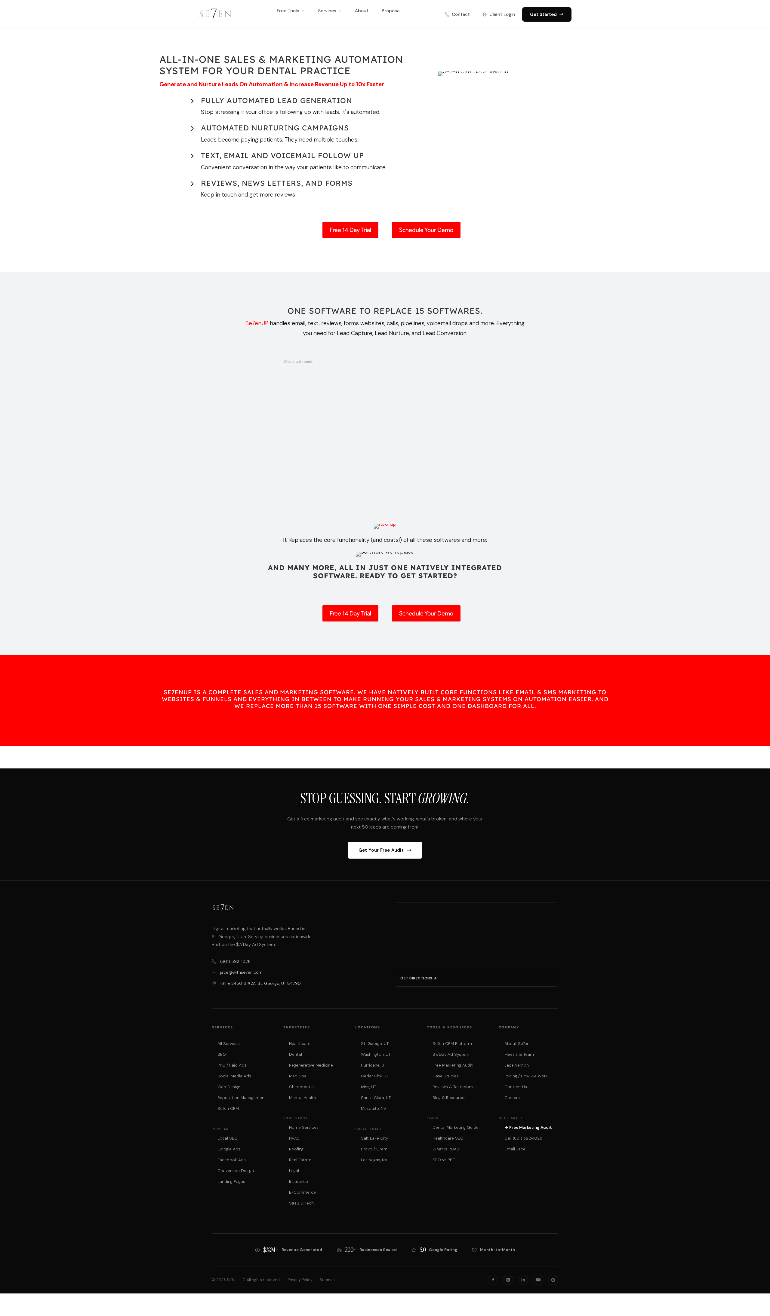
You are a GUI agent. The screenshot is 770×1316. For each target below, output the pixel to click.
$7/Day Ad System (451, 1054)
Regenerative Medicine (311, 1065)
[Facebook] (493, 1280)
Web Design (228, 1086)
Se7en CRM (228, 1108)
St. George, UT (375, 1043)
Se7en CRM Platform (452, 1043)
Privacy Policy (300, 1280)
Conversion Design (235, 1170)
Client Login (502, 14)
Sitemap (327, 1280)
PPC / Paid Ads (231, 1065)
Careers (512, 1097)
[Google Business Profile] (553, 1280)
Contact (461, 14)
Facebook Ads (231, 1159)
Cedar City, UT (374, 1076)
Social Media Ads (234, 1076)
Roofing (296, 1149)
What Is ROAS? (447, 1149)
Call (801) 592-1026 (523, 1138)
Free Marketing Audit (453, 1065)
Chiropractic (301, 1086)
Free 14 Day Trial (350, 230)
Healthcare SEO (448, 1138)
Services (327, 11)
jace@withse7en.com (241, 972)
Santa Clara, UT (376, 1097)
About (361, 11)
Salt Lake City (374, 1138)
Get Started (543, 14)
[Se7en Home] (215, 14)
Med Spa (297, 1076)
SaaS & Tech (301, 1203)
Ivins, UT (368, 1086)
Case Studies (446, 1076)
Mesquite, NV (373, 1108)
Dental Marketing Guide (456, 1127)
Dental (295, 1054)
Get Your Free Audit (381, 850)
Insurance (298, 1181)
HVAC (294, 1138)
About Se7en (516, 1043)
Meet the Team (519, 1054)
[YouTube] (538, 1280)
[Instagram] (508, 1280)
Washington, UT (375, 1054)
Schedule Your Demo (426, 230)
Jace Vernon (516, 1065)
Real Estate (300, 1159)
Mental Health (302, 1097)
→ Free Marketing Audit (528, 1127)
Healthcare (299, 1043)
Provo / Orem (374, 1149)
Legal (294, 1170)
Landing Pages (231, 1181)
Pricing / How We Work (526, 1076)
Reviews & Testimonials (455, 1086)
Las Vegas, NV (374, 1159)
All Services (228, 1043)
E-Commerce (302, 1192)
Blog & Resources (450, 1097)
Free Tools (288, 11)
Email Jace (514, 1149)
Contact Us (515, 1086)
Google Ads (228, 1149)
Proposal (391, 11)
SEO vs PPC (444, 1159)
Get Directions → (418, 978)
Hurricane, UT (373, 1065)
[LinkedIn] (523, 1280)
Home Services (304, 1127)
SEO (221, 1054)
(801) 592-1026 (235, 961)
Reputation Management (241, 1097)
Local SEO (227, 1138)
